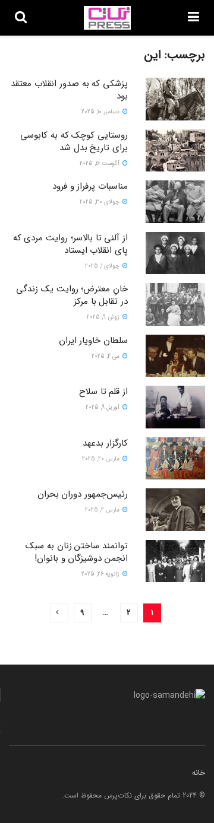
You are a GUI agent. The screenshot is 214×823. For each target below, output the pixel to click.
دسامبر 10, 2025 (101, 111)
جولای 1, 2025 (103, 266)
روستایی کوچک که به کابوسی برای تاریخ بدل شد (74, 141)
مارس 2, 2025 (103, 510)
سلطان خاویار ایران (93, 340)
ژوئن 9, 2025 (104, 317)
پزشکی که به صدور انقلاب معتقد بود (69, 90)
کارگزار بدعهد (105, 443)
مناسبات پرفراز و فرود (90, 186)
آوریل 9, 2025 (103, 407)
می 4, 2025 (106, 356)
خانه (198, 773)
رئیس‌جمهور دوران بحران (82, 494)
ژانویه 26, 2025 (101, 574)
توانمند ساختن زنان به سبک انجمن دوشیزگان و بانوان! (77, 552)
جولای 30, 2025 (100, 202)
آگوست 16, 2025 (100, 163)
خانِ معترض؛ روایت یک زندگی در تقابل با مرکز (72, 295)
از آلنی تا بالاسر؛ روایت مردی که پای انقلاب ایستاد (70, 244)
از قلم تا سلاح (103, 392)
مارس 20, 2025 (101, 459)
